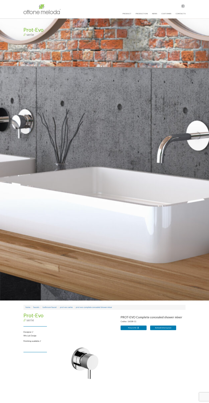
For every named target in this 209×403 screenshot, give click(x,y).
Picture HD (132, 328)
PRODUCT (127, 14)
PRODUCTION (142, 14)
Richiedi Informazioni (163, 328)
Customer (166, 14)
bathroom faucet (49, 307)
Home (28, 307)
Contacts (181, 14)
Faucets (36, 307)
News (154, 14)
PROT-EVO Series (66, 307)
